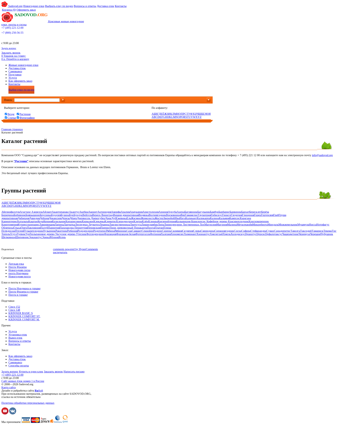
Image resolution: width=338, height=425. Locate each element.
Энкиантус (35, 237)
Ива (177, 218)
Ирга (182, 218)
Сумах (270, 230)
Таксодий (306, 230)
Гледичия (236, 215)
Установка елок (17, 334)
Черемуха (304, 234)
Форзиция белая (126, 234)
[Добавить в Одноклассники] (29, 250)
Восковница (173, 215)
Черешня (315, 234)
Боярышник (33, 215)
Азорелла (37, 211)
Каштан (33, 221)
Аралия (125, 211)
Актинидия (104, 211)
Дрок (108, 218)
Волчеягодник (157, 215)
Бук (71, 215)
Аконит (92, 211)
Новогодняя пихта (19, 276)
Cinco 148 (14, 309)
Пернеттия (80, 227)
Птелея (19, 230)
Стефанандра (258, 230)
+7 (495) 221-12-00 (12, 27)
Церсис (260, 234)
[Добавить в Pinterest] (50, 250)
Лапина (59, 224)
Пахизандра (67, 227)
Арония (163, 211)
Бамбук (214, 211)
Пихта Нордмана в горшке (24, 288)
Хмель (227, 234)
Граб (276, 215)
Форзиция (110, 234)
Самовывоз (15, 71)
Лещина (104, 224)
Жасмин (136, 218)
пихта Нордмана (18, 273)
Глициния (248, 215)
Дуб (113, 218)
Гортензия (267, 215)
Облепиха (7, 227)
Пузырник (49, 230)
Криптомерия (9, 224)
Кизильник (58, 221)
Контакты (121, 6)
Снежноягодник (224, 230)
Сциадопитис (282, 230)
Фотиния (155, 234)
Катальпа (22, 221)
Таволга (295, 230)
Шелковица (8, 237)
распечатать (60, 252)
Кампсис (234, 218)
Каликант (191, 218)
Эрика (45, 237)
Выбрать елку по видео (59, 6)
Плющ (167, 227)
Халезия (166, 234)
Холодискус (238, 234)
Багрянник (190, 211)
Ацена (180, 211)
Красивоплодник (238, 221)
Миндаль (273, 224)
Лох (202, 224)
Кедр (40, 221)
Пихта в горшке (18, 294)
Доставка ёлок (17, 68)
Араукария (136, 211)
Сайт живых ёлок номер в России (22, 381)
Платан (159, 227)
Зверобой (169, 218)
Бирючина (7, 215)
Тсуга (13, 234)
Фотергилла (143, 234)
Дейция (44, 218)
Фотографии (27, 117)
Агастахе (25, 211)
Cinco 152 (14, 306)
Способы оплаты (18, 365)
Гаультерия (204, 215)
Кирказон (87, 221)
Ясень (62, 237)
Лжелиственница (119, 224)
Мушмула (303, 224)
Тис (334, 230)
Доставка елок (105, 6)
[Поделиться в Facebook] (18, 250)
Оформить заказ (26, 9)
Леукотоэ (93, 224)
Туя (27, 234)
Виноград (107, 215)
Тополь (5, 234)
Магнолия (210, 224)
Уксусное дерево (65, 234)
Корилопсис (198, 221)
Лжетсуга (135, 224)
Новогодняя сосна (19, 270)
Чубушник (327, 234)
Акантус (74, 211)
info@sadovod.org (322, 155)
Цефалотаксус (273, 234)
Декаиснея (55, 218)
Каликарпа (203, 218)
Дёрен (73, 218)
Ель (129, 218)
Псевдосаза (8, 230)
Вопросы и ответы (85, 6)
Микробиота (260, 224)
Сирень (166, 230)
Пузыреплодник (33, 230)
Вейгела (87, 215)
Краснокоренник (259, 221)
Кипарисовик (73, 221)
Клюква (153, 221)
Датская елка (16, 263)
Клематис (110, 221)
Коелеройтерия (167, 221)
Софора (246, 230)
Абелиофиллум (10, 211)
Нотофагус (322, 224)
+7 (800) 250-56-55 (12, 32)
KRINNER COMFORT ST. (24, 316)
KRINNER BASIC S (20, 313)
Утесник (81, 234)
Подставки (14, 74)
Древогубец (98, 218)
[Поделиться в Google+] (39, 250)
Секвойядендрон (152, 230)
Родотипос (99, 230)
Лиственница (191, 224)
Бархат (245, 211)
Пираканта (140, 227)
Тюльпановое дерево (42, 234)
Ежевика (121, 218)
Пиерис (104, 227)
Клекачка (99, 221)
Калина (214, 218)
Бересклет (255, 211)
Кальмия (224, 218)
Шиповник (22, 237)
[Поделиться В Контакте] (23, 250)
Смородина (207, 230)
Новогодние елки (33, 6)
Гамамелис (191, 215)
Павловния (33, 227)
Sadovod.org (15, 6)
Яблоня (53, 237)
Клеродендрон (125, 221)
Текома (327, 230)
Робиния (72, 230)
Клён (145, 221)
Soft (39, 390)
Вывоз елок (15, 337)
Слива (197, 230)
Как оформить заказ (20, 80)
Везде (11, 114)
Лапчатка (69, 224)
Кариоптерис (9, 221)
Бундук (78, 215)
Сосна (237, 230)
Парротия (54, 227)
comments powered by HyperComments (75, 249)
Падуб (44, 227)
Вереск (96, 215)
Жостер (159, 218)
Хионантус (203, 234)
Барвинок (235, 211)
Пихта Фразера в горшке (23, 291)
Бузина (65, 215)
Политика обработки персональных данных (27, 402)
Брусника (45, 215)
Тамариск (317, 230)
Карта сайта (8, 387)
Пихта (151, 227)
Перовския (93, 227)
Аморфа (116, 211)
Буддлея (56, 215)
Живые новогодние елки (23, 65)
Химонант (190, 234)
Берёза (265, 211)
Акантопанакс (60, 211)
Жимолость (148, 218)
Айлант (47, 211)
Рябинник (120, 230)
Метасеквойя (244, 224)
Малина (232, 224)
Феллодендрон (95, 234)
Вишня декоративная (126, 215)
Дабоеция (23, 218)
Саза (129, 230)
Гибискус (216, 215)
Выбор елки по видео (21, 89)
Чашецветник (290, 234)
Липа (161, 224)
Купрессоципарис (28, 224)
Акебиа (83, 211)
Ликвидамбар (149, 224)
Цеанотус (250, 234)
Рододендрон (85, 230)
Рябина (110, 230)
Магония (222, 224)
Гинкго (226, 215)
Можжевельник (287, 224)
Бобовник (20, 215)
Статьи (12, 117)
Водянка (144, 215)
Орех (24, 227)
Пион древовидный (121, 227)
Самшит (137, 230)
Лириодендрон (173, 224)
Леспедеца (81, 224)
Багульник (203, 211)
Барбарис (224, 211)
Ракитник (61, 230)
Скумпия (187, 230)
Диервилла (84, 218)
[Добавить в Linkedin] (44, 250)
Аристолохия (151, 211)
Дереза (65, 218)
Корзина (9, 9)
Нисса (312, 224)
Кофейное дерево (217, 221)
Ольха (17, 227)
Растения (25, 114)
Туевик (21, 234)
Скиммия (176, 230)
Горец (257, 215)
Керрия (47, 221)
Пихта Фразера (17, 266)
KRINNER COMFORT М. (24, 319)
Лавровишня (47, 224)
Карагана (245, 218)
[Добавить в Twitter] (34, 250)
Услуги (12, 77)
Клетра (138, 221)
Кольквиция (183, 221)
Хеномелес (177, 234)
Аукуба (172, 211)
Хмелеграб (216, 234)
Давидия (34, 218)
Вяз (183, 215)
